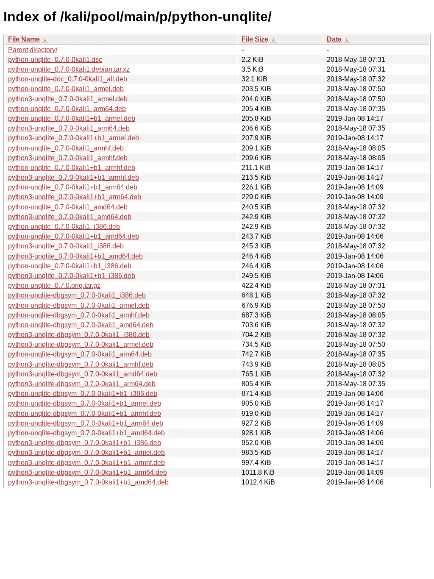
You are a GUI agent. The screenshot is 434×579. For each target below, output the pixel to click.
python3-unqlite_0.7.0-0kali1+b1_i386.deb (71, 275)
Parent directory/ (32, 49)
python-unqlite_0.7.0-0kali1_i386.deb (64, 226)
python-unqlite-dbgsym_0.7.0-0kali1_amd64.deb (80, 324)
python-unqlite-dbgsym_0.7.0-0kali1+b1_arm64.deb (85, 423)
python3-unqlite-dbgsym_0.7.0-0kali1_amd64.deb (82, 374)
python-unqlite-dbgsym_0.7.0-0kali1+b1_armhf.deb (84, 413)
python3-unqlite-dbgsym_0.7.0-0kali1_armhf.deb (80, 364)
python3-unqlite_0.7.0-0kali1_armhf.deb (68, 157)
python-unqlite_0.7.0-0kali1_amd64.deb (68, 207)
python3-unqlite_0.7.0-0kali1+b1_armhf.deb (73, 177)
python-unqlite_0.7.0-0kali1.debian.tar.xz (69, 69)
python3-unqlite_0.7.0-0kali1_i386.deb (66, 246)
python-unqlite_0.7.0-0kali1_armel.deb (66, 88)
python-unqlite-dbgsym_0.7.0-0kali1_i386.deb (77, 295)
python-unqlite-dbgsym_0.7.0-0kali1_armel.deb (79, 305)
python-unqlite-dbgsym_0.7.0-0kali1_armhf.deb (79, 315)
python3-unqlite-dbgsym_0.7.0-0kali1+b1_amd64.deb (88, 482)
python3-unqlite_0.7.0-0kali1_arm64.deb (69, 128)
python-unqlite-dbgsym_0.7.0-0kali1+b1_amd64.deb (86, 433)
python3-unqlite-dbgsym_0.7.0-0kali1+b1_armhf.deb (86, 462)
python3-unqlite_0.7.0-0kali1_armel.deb (68, 99)
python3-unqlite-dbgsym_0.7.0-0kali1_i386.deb (79, 334)
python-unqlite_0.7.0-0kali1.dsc (55, 59)
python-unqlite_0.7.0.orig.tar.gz (54, 285)
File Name (24, 39)
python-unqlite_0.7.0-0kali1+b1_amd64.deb (73, 236)
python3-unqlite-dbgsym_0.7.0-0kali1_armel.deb (80, 344)
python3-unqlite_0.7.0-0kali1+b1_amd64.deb (75, 256)
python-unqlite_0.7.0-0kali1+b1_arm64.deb (72, 187)
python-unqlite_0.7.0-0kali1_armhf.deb (66, 148)
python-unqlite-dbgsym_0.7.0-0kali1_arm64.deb (80, 354)
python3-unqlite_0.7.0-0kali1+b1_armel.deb (73, 138)
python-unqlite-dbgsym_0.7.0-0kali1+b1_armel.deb (84, 403)
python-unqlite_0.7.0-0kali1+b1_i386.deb (69, 266)
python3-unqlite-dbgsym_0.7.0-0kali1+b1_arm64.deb (87, 472)
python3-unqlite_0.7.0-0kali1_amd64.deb (69, 216)
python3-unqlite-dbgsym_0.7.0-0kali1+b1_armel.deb (86, 452)
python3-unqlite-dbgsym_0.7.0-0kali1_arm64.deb (82, 383)
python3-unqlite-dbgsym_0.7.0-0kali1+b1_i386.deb (84, 442)
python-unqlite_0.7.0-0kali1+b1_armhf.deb (71, 167)
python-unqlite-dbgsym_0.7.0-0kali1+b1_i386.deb (82, 393)
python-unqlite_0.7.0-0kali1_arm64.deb (67, 108)
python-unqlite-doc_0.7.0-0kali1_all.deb (67, 79)
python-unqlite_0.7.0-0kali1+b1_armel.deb (71, 118)
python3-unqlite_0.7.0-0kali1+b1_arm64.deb (74, 196)
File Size (255, 39)
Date (334, 39)
